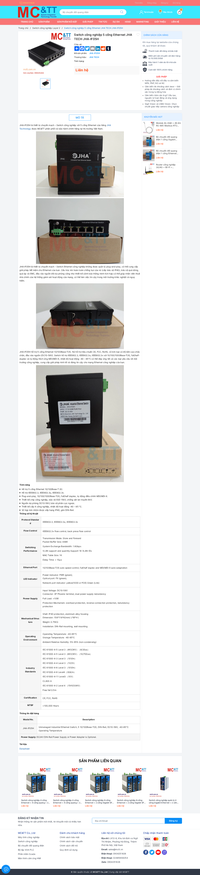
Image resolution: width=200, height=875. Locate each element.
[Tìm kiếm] (121, 12)
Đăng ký (164, 3)
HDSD (128, 21)
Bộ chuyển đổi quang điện (31, 845)
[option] (45, 54)
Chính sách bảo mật (70, 837)
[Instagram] (164, 852)
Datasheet (24, 748)
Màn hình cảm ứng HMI (29, 858)
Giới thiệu (160, 21)
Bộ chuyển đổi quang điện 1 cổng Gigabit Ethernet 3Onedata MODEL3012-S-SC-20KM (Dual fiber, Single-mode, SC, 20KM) (168, 138)
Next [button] (188, 789)
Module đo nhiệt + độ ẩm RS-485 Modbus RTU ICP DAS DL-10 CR (168, 124)
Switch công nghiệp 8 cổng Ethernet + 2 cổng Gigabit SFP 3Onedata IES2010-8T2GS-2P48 (131, 801)
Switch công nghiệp (28, 841)
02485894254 (120, 858)
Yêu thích (166, 12)
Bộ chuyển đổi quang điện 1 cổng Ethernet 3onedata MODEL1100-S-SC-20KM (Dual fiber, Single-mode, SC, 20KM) (168, 152)
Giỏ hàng (176, 3)
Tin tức (103, 21)
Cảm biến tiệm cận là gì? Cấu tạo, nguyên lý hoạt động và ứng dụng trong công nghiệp (161, 98)
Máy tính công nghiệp (29, 837)
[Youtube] (158, 852)
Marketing (142, 21)
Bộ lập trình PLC (26, 850)
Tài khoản (148, 12)
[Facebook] (145, 852)
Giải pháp (88, 21)
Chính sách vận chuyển (71, 841)
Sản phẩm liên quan (100, 761)
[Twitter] (151, 852)
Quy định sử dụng (68, 850)
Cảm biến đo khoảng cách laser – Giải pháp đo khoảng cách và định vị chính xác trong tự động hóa (163, 89)
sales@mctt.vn (115, 849)
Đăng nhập (152, 3)
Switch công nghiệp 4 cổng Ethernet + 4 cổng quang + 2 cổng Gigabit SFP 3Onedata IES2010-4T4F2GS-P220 (34, 801)
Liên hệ (175, 21)
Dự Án (116, 21)
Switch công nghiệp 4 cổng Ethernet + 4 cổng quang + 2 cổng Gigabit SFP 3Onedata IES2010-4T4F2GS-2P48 (66, 801)
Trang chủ (27, 21)
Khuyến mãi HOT (153, 117)
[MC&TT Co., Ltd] (37, 12)
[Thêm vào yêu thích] (138, 34)
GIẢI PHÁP (161, 76)
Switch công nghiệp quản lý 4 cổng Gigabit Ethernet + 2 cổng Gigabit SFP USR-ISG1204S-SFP (164, 801)
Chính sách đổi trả (69, 845)
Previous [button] (12, 789)
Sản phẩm (44, 21)
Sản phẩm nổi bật (67, 21)
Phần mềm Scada (26, 854)
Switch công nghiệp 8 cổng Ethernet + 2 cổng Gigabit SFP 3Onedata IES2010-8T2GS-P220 (99, 801)
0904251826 (28, 3)
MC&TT (126, 872)
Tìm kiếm (139, 3)
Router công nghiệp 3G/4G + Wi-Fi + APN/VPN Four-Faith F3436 (166, 166)
